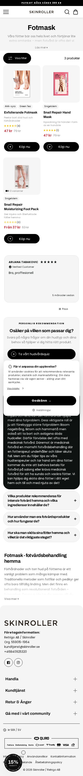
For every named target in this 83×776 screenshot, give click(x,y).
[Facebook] (8, 662)
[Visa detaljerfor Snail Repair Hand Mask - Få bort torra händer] (61, 84)
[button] (75, 12)
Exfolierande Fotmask (20, 112)
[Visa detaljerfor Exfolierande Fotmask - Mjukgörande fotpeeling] (21, 84)
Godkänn (39, 400)
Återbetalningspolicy (48, 762)
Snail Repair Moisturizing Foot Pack (21, 206)
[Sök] (67, 12)
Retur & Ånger (18, 702)
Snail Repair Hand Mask (57, 114)
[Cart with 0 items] (75, 12)
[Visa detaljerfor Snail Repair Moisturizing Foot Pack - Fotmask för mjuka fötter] (21, 176)
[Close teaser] (23, 752)
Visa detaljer (13, 388)
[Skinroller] (41, 12)
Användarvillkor (37, 756)
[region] (41, 279)
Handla (11, 679)
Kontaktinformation (63, 756)
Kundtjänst (15, 690)
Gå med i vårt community (27, 713)
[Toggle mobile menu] (15, 12)
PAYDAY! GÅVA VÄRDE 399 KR (41, 2)
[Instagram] (18, 662)
